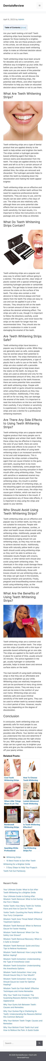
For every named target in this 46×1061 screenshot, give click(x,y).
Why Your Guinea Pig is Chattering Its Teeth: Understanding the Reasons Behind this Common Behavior (22, 1014)
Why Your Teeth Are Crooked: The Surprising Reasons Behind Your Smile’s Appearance (21, 998)
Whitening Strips (13, 857)
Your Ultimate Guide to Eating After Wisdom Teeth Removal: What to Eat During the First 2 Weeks (23, 899)
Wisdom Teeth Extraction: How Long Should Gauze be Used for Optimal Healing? (19, 982)
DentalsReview (13, 5)
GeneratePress (23, 1057)
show (23, 28)
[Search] (39, 1043)
